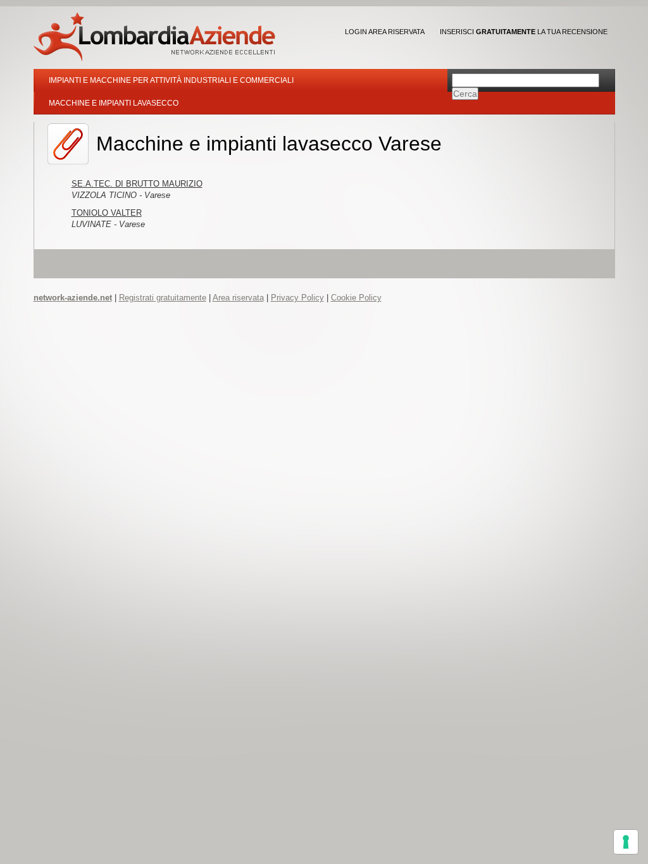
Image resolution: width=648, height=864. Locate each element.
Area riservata (238, 297)
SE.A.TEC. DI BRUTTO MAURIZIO (137, 183)
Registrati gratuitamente (162, 297)
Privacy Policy (297, 297)
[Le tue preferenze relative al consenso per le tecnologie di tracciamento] (626, 842)
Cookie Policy (356, 297)
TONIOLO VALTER (107, 213)
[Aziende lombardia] (154, 37)
